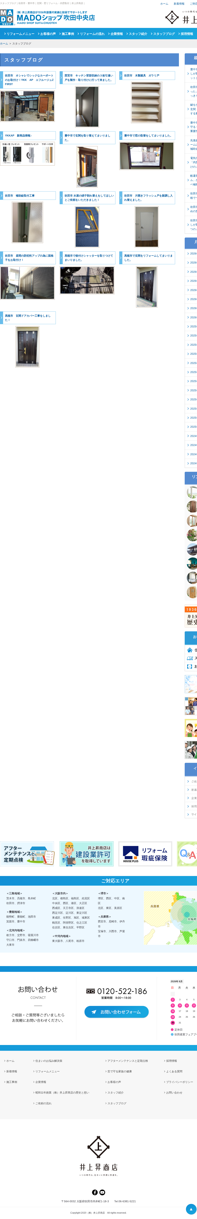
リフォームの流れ (92, 33)
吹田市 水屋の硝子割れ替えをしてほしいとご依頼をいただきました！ (89, 197)
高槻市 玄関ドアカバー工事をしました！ (28, 317)
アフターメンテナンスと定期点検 (128, 1060)
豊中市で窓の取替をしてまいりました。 (148, 135)
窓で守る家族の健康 (120, 1071)
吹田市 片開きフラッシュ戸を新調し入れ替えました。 (148, 197)
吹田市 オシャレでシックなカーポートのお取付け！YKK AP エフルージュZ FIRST (30, 80)
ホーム (4, 43)
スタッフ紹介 (138, 33)
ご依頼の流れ (43, 1103)
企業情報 (117, 33)
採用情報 (187, 33)
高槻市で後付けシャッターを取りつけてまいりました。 (89, 257)
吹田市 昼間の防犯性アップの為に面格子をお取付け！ (29, 257)
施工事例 (68, 33)
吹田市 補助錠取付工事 (20, 195)
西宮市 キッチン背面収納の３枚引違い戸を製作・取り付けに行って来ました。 (89, 77)
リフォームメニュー (20, 33)
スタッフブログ (164, 33)
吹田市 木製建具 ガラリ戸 (141, 75)
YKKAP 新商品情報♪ (18, 135)
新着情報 (179, 3)
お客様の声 (48, 33)
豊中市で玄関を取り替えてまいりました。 (87, 137)
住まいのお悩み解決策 (48, 1060)
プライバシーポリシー (179, 1081)
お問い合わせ (174, 1092)
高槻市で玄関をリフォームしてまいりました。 (148, 257)
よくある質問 (174, 1071)
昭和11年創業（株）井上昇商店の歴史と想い (62, 1092)
